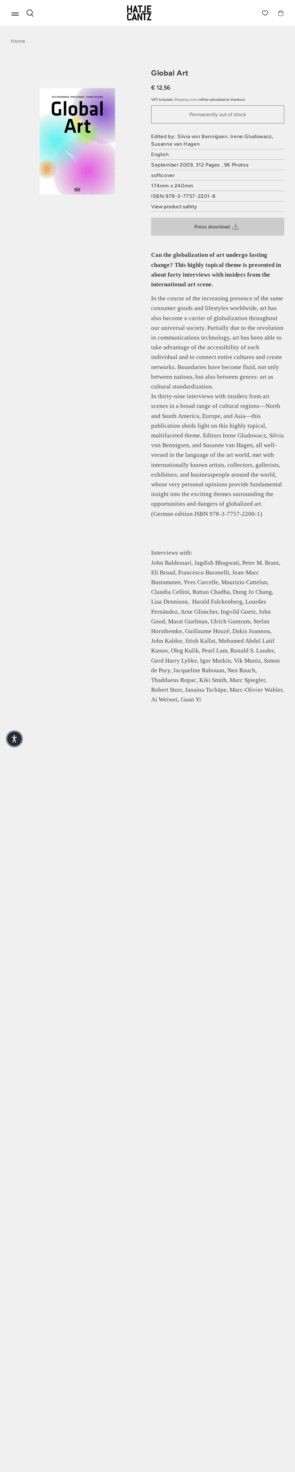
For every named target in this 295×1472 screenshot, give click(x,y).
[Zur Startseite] (147, 13)
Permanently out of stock (217, 115)
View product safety (174, 207)
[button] (14, 739)
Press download (212, 227)
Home (18, 41)
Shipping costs (186, 99)
